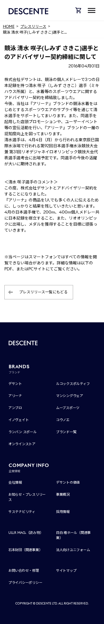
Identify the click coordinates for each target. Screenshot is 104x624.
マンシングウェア (69, 396)
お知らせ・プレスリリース (27, 497)
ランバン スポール (22, 432)
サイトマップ (66, 570)
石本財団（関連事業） (25, 550)
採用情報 (63, 511)
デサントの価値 (68, 482)
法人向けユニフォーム (73, 550)
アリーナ (15, 396)
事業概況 (63, 494)
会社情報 (15, 482)
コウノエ (63, 420)
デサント (15, 383)
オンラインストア (22, 444)
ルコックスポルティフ (73, 383)
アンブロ (15, 408)
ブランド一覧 (66, 432)
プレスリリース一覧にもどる (43, 292)
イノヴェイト (18, 420)
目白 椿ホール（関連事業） (73, 535)
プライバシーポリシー (25, 582)
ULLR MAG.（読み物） (25, 532)
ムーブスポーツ (67, 408)
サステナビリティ (21, 511)
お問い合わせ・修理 (23, 570)
